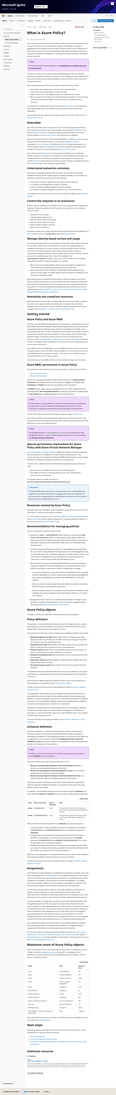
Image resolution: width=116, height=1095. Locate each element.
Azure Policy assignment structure (41, 940)
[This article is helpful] (109, 48)
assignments (74, 339)
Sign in (112, 16)
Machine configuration (62, 516)
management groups (71, 142)
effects (29, 234)
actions (56, 348)
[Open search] (107, 15)
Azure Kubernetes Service (79, 516)
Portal (94, 21)
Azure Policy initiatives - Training (37, 1061)
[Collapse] (22, 25)
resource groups (43, 144)
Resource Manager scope (50, 147)
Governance (42, 27)
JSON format (79, 130)
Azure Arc (69, 106)
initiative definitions (59, 339)
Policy (50, 27)
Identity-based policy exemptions (47, 292)
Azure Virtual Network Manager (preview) (41, 452)
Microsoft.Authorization (39, 373)
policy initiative (52, 135)
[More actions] (87, 27)
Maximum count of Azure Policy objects (101, 38)
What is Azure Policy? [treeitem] (11, 39)
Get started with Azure (106, 21)
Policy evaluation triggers (62, 683)
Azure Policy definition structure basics (44, 1039)
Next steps (97, 41)
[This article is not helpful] (111, 48)
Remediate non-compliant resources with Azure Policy (55, 309)
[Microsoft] (3, 16)
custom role (77, 414)
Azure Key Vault (35, 519)
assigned (80, 139)
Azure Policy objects (100, 35)
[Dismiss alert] (112, 3)
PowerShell (31, 937)
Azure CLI (41, 937)
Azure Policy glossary (38, 1037)
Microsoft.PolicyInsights (39, 376)
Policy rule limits (44, 1020)
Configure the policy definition (42, 438)
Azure (35, 27)
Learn (29, 27)
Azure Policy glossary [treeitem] (11, 43)
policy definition (70, 234)
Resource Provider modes (50, 522)
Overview (97, 30)
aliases (36, 161)
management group (52, 875)
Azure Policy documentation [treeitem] (12, 33)
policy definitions (40, 133)
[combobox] (12, 29)
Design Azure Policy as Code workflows (55, 605)
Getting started (98, 33)
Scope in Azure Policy (68, 149)
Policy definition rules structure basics (55, 289)
